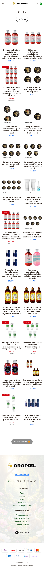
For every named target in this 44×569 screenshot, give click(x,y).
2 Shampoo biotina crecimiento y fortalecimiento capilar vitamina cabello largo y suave (11, 54)
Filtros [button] (23, 19)
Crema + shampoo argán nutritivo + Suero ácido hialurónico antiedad (32, 200)
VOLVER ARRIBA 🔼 (22, 441)
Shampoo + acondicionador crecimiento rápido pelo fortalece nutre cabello (32, 274)
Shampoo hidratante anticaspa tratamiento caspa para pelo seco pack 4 (11, 346)
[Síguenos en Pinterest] (34, 481)
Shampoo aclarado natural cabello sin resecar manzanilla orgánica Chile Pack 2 (11, 310)
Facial (22, 493)
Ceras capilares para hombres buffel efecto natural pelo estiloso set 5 (32, 165)
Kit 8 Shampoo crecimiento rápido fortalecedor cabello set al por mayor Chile (11, 236)
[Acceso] (32, 3)
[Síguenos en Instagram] (18, 481)
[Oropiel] (22, 466)
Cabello (22, 499)
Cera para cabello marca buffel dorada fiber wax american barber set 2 (33, 130)
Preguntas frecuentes (22, 521)
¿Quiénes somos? (22, 524)
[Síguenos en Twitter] (24, 481)
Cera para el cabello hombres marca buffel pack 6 (11, 164)
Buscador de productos (22, 506)
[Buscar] (8, 3)
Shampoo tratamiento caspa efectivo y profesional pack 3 (11, 417)
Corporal (22, 496)
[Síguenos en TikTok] (31, 481)
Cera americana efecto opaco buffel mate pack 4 (32, 89)
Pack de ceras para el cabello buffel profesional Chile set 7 (32, 235)
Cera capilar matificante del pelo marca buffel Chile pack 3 (11, 130)
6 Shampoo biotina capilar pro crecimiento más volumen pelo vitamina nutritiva (11, 91)
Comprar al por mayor (22, 518)
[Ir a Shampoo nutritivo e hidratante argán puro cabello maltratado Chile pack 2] (11, 368)
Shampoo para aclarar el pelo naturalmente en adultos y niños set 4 (33, 383)
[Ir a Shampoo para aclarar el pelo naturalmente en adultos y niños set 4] (33, 368)
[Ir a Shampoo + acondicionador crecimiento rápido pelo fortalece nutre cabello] (33, 258)
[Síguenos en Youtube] (28, 481)
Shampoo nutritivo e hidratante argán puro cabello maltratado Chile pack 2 (11, 383)
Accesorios (22, 502)
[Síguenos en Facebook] (21, 481)
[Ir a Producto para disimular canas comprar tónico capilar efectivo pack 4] (11, 258)
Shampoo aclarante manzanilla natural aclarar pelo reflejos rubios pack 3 (32, 310)
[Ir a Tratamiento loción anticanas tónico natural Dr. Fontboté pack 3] (33, 403)
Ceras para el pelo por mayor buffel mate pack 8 (11, 199)
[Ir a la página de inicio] (20, 3)
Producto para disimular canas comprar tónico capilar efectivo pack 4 (11, 274)
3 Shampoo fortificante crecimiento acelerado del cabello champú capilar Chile (32, 54)
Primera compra (22, 515)
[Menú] (2, 3)
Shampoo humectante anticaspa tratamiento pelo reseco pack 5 (32, 346)
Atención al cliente (22, 475)
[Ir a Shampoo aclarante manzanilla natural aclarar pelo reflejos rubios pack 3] (33, 295)
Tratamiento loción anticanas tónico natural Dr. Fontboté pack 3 (33, 418)
